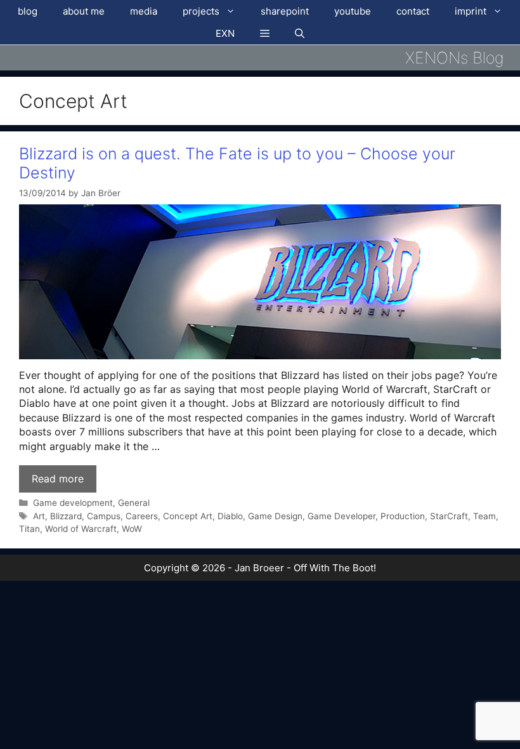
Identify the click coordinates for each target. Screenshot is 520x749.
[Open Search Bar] (299, 33)
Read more (58, 478)
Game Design (275, 516)
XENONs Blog (454, 57)
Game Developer (341, 516)
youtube (352, 11)
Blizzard (66, 516)
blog (27, 11)
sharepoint (285, 11)
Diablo (230, 516)
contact (412, 11)
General (134, 503)
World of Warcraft (81, 529)
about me (84, 11)
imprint (470, 11)
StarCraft (449, 516)
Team (484, 516)
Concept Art (187, 516)
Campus (103, 516)
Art (39, 516)
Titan (29, 529)
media (143, 11)
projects (201, 11)
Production (402, 516)
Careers (142, 516)
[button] (264, 33)
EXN (225, 33)
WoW (132, 529)
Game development (73, 503)
